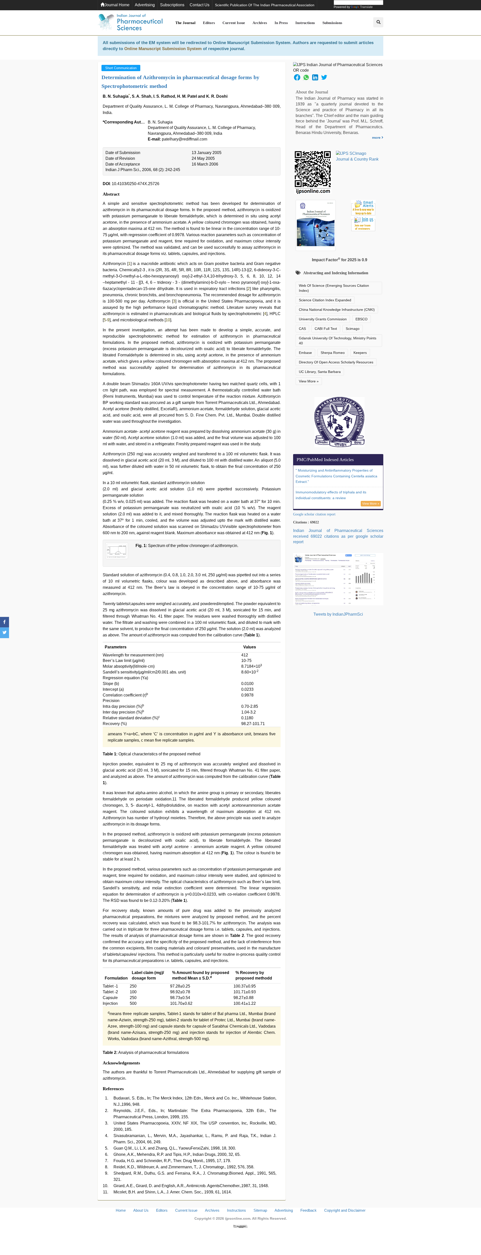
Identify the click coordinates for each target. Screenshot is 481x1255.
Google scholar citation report (314, 514)
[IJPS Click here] (338, 579)
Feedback (308, 1210)
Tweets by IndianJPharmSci (338, 614)
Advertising (145, 5)
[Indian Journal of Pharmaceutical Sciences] (130, 22)
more (377, 137)
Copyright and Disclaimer (345, 1210)
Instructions (305, 23)
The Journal (185, 23)
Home (121, 1210)
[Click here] (240, 1226)
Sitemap (260, 1210)
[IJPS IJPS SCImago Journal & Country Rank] (357, 156)
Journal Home (117, 5)
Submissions (332, 23)
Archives (260, 23)
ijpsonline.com (237, 1218)
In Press (281, 23)
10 (168, 320)
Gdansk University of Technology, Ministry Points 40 (337, 340)
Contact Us (199, 5)
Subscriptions (172, 5)
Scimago (352, 329)
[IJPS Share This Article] (297, 77)
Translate (366, 7)
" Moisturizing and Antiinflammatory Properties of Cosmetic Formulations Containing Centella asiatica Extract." (336, 476)
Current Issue (233, 23)
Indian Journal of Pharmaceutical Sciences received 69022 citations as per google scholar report (338, 536)
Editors (209, 23)
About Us (141, 1210)
